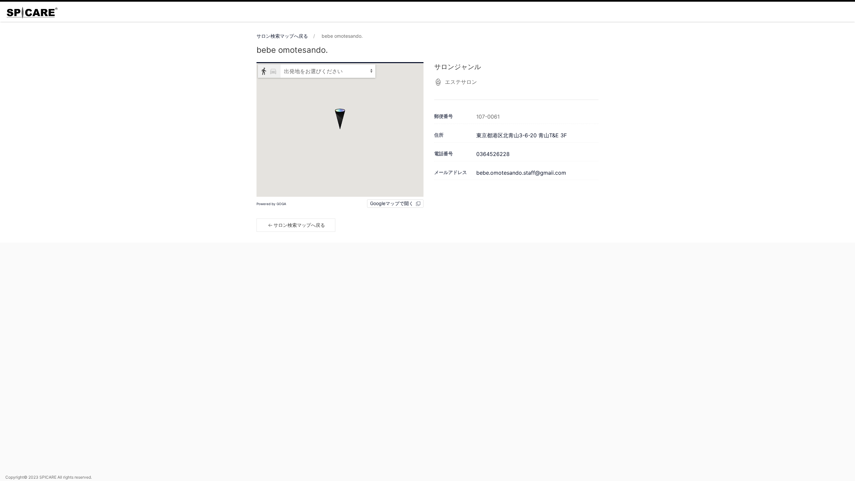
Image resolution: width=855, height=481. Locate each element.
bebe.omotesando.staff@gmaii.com (521, 172)
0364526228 (493, 154)
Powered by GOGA (271, 204)
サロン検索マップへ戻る (282, 36)
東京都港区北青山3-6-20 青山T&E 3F (521, 135)
